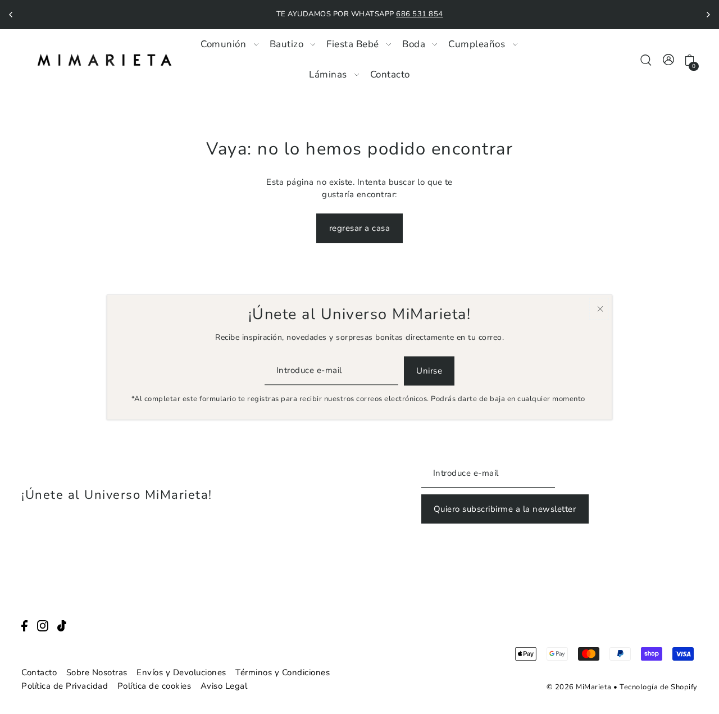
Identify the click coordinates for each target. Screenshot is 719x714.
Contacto (39, 672)
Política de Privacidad (64, 686)
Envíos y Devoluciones (181, 672)
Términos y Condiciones (282, 672)
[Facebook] (24, 625)
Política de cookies (154, 686)
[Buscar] (646, 59)
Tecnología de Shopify (659, 687)
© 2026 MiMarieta (579, 687)
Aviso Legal (224, 686)
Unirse (429, 370)
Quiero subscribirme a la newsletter (505, 509)
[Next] (707, 14)
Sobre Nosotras (97, 672)
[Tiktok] (61, 625)
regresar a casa (359, 228)
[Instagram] (42, 625)
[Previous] (11, 14)
